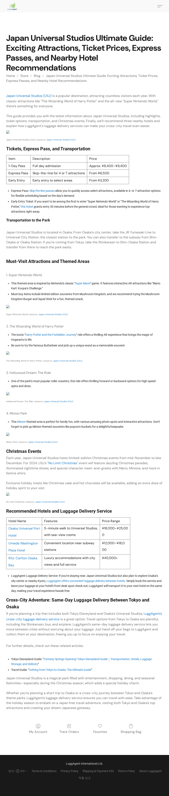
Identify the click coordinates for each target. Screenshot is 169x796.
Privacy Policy (69, 771)
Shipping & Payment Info (98, 771)
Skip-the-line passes (42, 190)
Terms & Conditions (44, 771)
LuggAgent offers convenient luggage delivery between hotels (86, 581)
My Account (38, 732)
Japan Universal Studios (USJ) (29, 96)
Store (24, 76)
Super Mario (82, 283)
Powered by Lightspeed (85, 785)
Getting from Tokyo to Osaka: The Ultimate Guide (60, 669)
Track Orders (69, 732)
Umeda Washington (23, 543)
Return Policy (126, 771)
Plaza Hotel (16, 550)
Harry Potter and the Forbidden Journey (50, 334)
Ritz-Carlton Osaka (22, 558)
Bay (11, 565)
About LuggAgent (150, 771)
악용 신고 (85, 778)
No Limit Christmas (62, 463)
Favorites (100, 732)
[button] (12, 6)
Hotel (12, 535)
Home (10, 76)
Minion (21, 421)
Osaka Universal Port (24, 528)
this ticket (27, 206)
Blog (37, 76)
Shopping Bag (131, 732)
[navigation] (17, 771)
